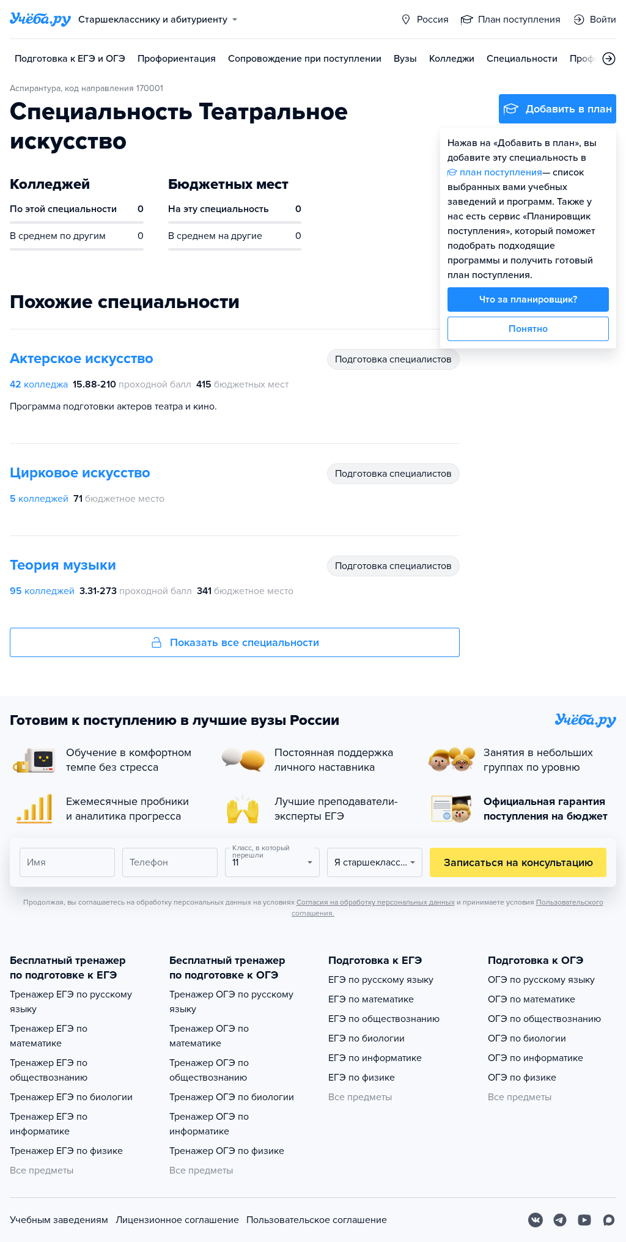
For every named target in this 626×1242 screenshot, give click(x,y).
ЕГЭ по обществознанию (384, 1019)
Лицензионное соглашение (177, 1220)
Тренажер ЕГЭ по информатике (48, 1124)
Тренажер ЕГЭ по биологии (71, 1097)
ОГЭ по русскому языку (541, 980)
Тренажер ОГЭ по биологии (231, 1097)
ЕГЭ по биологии (366, 1038)
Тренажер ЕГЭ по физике (66, 1151)
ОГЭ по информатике (535, 1058)
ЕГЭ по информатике (375, 1058)
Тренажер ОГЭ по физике (226, 1151)
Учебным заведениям (59, 1220)
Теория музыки (63, 565)
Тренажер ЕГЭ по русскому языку (71, 1001)
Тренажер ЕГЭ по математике (48, 1036)
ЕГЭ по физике (361, 1077)
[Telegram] (560, 1220)
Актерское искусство (81, 358)
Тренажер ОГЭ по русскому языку (231, 1001)
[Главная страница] (40, 19)
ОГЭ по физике (522, 1077)
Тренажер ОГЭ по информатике (209, 1124)
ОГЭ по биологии (527, 1038)
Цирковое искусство (80, 473)
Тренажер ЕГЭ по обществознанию (48, 1070)
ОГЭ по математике (531, 999)
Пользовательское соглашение (316, 1220)
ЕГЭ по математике (371, 999)
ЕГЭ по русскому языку (380, 980)
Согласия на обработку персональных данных (375, 902)
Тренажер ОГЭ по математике (209, 1036)
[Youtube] (584, 1220)
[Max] (609, 1220)
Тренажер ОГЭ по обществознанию (209, 1070)
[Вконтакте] (535, 1220)
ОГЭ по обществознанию (544, 1019)
